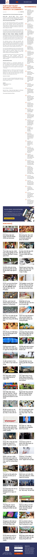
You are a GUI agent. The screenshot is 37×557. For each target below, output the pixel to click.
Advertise (10, 554)
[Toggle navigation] (17, 2)
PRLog (17, 16)
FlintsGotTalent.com (6, 56)
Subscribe (18, 553)
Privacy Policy (6, 554)
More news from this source (15, 91)
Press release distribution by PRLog (8, 93)
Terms (3, 554)
